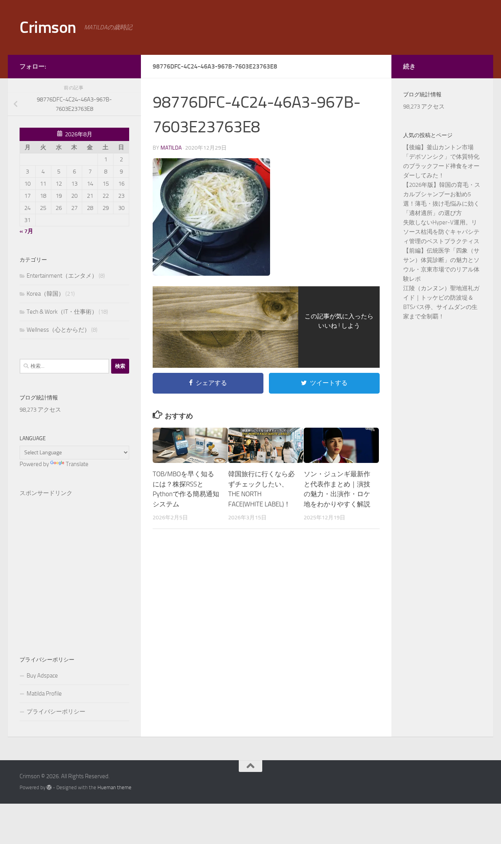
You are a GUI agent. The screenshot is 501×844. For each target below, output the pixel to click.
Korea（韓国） (45, 293)
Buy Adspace (42, 675)
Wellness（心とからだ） (58, 329)
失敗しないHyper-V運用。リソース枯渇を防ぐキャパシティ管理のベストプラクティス (441, 232)
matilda (171, 148)
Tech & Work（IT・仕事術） (62, 311)
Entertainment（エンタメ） (62, 275)
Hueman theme (114, 787)
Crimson (48, 27)
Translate (77, 464)
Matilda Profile (44, 693)
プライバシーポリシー (56, 711)
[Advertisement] (74, 563)
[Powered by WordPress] (49, 787)
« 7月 (26, 231)
